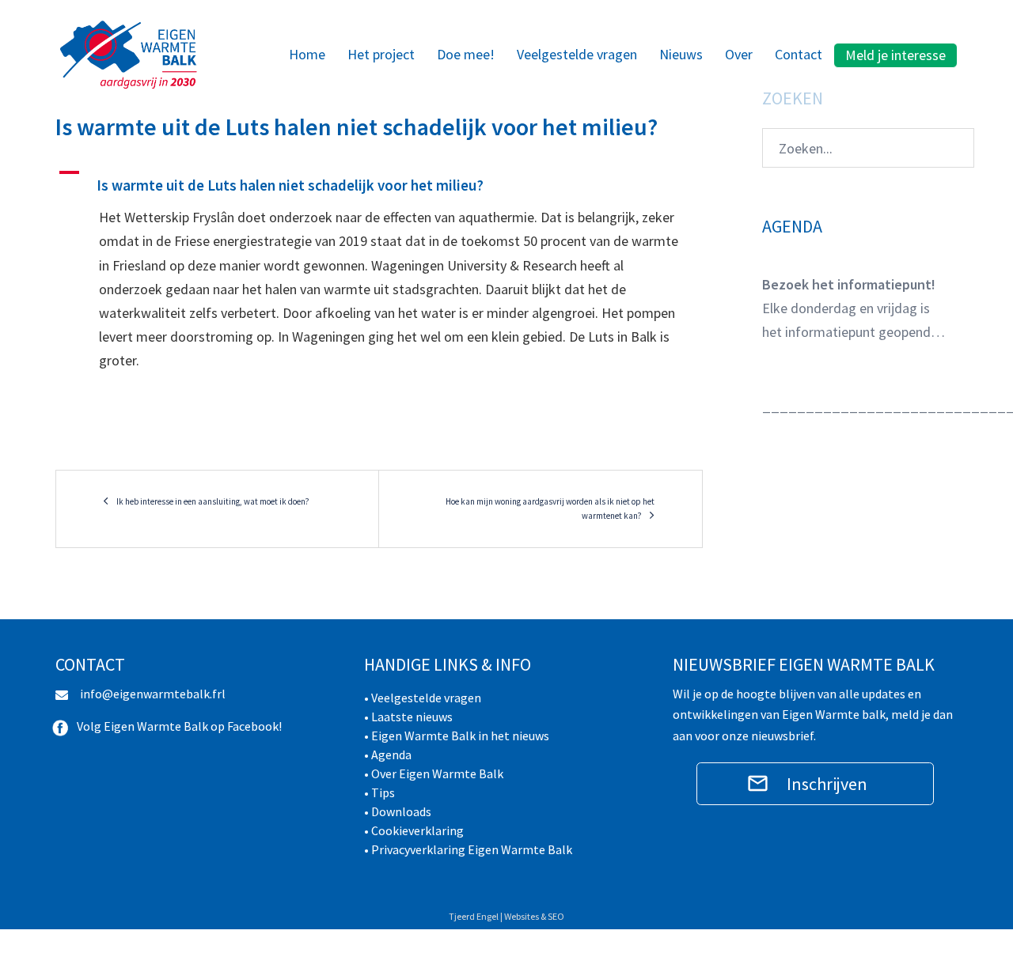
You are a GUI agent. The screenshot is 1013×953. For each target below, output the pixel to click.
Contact (798, 54)
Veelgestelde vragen (577, 54)
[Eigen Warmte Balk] (128, 53)
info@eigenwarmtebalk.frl (153, 694)
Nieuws (681, 54)
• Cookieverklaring (414, 830)
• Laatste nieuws (408, 716)
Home (307, 54)
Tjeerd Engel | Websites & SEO (506, 916)
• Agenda (388, 754)
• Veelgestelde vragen (422, 697)
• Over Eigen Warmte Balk (433, 773)
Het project (381, 54)
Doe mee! (466, 54)
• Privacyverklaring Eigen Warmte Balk (468, 849)
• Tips (379, 792)
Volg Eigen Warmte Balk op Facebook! (179, 726)
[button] (379, 179)
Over (739, 54)
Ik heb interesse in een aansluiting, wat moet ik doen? (212, 501)
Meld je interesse (895, 55)
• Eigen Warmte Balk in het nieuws (456, 735)
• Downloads (397, 811)
